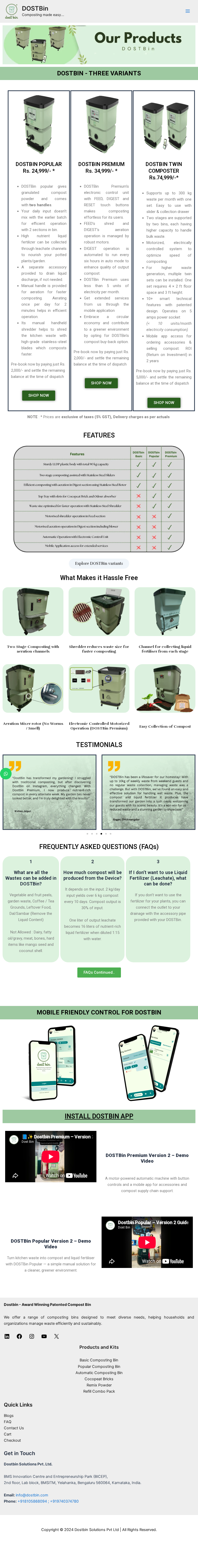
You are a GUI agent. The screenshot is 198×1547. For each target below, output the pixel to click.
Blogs (9, 1415)
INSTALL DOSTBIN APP (99, 1116)
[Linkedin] (7, 1338)
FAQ (7, 1421)
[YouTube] (44, 1338)
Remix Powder (99, 1385)
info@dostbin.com (32, 1495)
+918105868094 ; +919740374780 (48, 1501)
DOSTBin (35, 8)
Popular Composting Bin (99, 1366)
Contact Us (14, 1428)
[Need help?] (6, 773)
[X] (56, 1338)
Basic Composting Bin (99, 1360)
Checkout (12, 1440)
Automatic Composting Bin (99, 1372)
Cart (7, 1434)
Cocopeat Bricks (99, 1379)
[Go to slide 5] (106, 834)
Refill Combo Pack (99, 1391)
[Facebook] (19, 1338)
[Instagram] (32, 1338)
